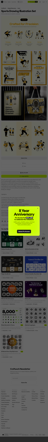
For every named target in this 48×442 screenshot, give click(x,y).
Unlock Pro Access (24, 231)
